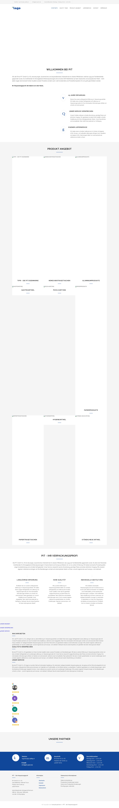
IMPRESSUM (104, 8)
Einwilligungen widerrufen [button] (67, 786)
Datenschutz (42, 787)
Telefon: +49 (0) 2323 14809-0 (21, 2)
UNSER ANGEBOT (5, 623)
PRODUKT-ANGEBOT (75, 8)
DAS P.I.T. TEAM (64, 8)
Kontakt (41, 783)
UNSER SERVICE (5, 631)
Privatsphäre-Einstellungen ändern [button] (70, 782)
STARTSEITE (54, 8)
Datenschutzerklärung (66, 780)
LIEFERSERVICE (87, 8)
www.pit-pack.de (56, 804)
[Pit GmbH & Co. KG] (27, 8)
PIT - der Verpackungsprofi (70, 804)
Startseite (42, 780)
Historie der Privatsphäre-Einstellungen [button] (71, 784)
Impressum (42, 785)
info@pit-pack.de (36, 2)
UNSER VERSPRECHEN (6, 627)
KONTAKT (95, 8)
